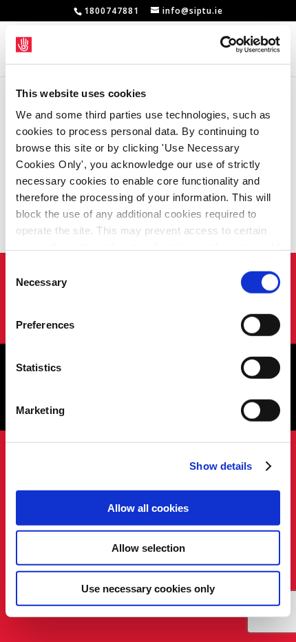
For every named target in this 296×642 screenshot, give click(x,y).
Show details (220, 466)
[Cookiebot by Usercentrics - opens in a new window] (220, 45)
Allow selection (148, 548)
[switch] (260, 324)
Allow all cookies (148, 507)
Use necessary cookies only (148, 588)
